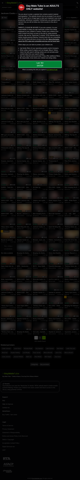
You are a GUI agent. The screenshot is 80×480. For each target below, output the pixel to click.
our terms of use (52, 69)
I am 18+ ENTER (40, 64)
